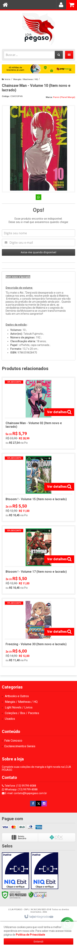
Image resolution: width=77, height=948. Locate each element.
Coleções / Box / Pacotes (22, 713)
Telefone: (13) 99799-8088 (20, 785)
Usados (10, 719)
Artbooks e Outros (17, 696)
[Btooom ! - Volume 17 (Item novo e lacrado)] (38, 560)
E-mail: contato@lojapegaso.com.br (25, 793)
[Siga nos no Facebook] (33, 803)
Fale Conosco (13, 740)
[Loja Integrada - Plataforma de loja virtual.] (39, 916)
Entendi (38, 941)
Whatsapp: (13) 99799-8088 (21, 789)
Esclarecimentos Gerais (19, 746)
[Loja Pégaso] (38, 28)
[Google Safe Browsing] (37, 894)
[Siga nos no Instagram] (44, 803)
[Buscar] (59, 55)
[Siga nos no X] (38, 803)
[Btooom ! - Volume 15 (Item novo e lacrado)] (38, 487)
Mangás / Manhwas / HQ (25, 79)
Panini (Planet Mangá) (64, 97)
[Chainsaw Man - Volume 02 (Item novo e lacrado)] (38, 413)
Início (7, 79)
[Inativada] (15, 870)
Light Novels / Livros (19, 707)
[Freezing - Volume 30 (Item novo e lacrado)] (38, 632)
